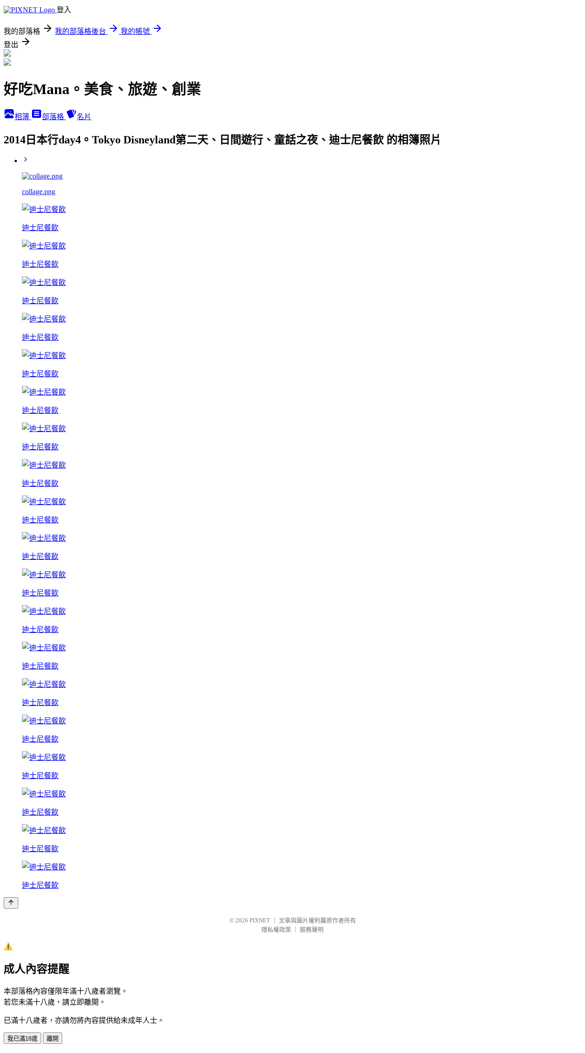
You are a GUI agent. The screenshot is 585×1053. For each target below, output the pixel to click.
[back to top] (11, 903)
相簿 (23, 117)
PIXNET (260, 920)
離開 (52, 1038)
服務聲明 (312, 929)
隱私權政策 (276, 929)
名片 (84, 117)
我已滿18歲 (22, 1038)
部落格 (54, 117)
